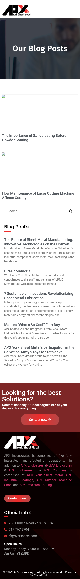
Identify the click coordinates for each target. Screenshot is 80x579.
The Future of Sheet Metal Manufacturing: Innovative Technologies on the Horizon (38, 241)
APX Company (55, 470)
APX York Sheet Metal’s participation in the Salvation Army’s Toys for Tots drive (39, 349)
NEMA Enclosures (59, 465)
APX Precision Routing (35, 485)
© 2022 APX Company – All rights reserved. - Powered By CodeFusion (40, 573)
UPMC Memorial (18, 271)
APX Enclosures (32, 465)
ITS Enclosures (21, 470)
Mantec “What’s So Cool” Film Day (32, 325)
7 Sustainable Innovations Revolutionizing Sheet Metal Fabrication (38, 295)
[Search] (70, 211)
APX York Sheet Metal (45, 475)
